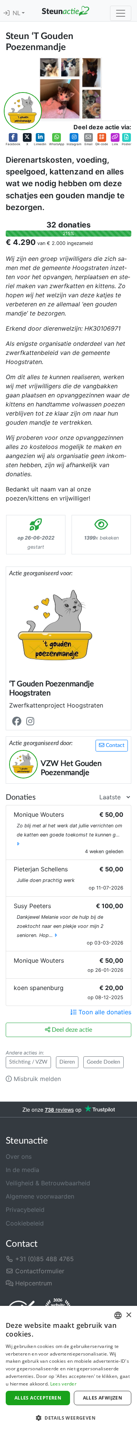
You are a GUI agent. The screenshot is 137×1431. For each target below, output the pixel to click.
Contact (114, 745)
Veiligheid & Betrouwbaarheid (48, 1183)
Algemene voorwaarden (40, 1196)
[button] (13, 139)
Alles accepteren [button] (37, 1398)
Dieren (67, 1062)
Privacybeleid (25, 1209)
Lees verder (63, 1384)
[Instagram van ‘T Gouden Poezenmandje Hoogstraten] (31, 721)
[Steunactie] (65, 10)
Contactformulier (38, 1271)
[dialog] (68, 1368)
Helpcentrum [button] (32, 1283)
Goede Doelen (103, 1062)
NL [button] (17, 13)
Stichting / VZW (28, 1062)
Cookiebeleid (25, 1223)
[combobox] (118, 1315)
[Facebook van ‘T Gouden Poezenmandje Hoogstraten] (18, 721)
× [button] (128, 1315)
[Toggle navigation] (120, 13)
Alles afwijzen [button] (103, 1398)
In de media (22, 1170)
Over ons (19, 1156)
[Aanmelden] (6, 13)
